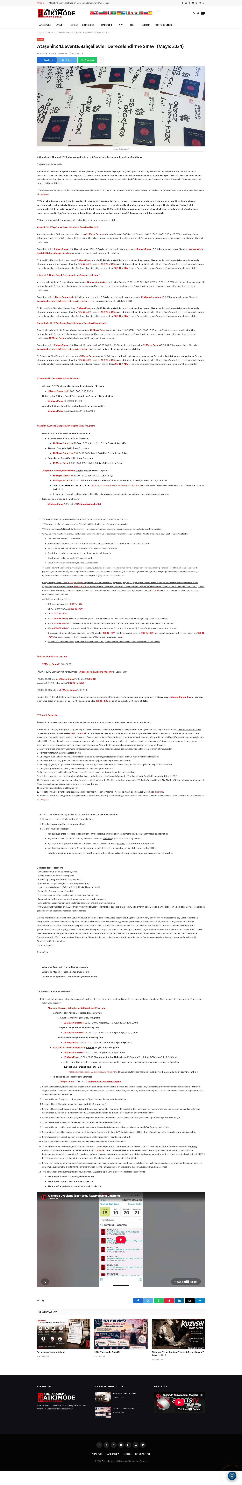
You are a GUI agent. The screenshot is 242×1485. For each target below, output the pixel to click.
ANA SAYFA (45, 25)
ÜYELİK (59, 25)
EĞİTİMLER (88, 25)
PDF (174, 776)
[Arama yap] (194, 13)
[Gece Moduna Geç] (198, 13)
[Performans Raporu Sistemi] (63, 1334)
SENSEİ (74, 25)
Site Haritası (142, 1454)
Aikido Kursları (108, 1461)
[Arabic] (114, 14)
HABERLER (106, 25)
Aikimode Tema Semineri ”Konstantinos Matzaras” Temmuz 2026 (79, 3)
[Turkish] (92, 14)
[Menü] (203, 13)
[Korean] (136, 14)
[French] (110, 14)
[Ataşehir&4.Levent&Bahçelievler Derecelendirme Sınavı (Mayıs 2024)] (121, 106)
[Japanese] (132, 14)
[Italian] (127, 14)
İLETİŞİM (145, 25)
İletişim (127, 1454)
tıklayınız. (44, 799)
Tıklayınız (159, 792)
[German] (119, 14)
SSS (131, 25)
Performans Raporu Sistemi (51, 1352)
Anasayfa (97, 1454)
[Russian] (145, 14)
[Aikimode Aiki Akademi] (56, 13)
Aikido (40, 40)
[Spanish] (150, 14)
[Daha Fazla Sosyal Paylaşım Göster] (100, 60)
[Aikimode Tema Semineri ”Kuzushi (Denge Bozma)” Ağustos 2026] (178, 1334)
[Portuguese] (141, 14)
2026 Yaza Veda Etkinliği (107, 1352)
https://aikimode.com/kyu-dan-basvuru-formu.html (96, 485)
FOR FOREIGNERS (163, 25)
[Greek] (123, 14)
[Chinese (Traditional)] (105, 14)
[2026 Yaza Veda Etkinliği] (121, 1334)
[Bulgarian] (101, 14)
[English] (96, 14)
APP (121, 25)
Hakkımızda (112, 1454)
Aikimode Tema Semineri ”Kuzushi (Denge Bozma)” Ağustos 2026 (178, 1354)
